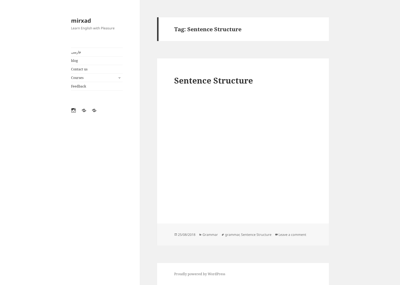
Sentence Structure (213, 80)
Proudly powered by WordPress (199, 274)
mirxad (81, 20)
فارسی (76, 52)
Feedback (78, 86)
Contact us (79, 69)
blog (74, 60)
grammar (232, 234)
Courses (77, 77)
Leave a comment (292, 234)
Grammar (210, 234)
